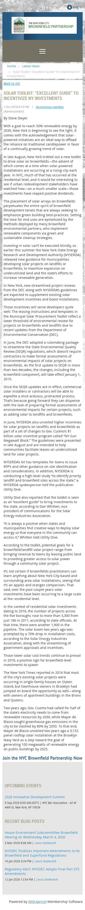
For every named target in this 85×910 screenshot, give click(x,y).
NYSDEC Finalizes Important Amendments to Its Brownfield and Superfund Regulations (42, 853)
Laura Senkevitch (45, 843)
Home (11, 66)
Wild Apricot (37, 901)
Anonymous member (50, 107)
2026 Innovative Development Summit (35, 797)
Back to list (12, 83)
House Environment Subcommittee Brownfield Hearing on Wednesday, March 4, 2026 (41, 834)
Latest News (30, 66)
